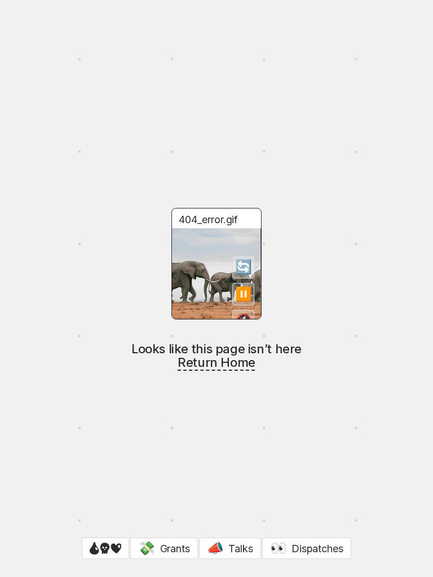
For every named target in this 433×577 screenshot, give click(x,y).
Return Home (216, 362)
